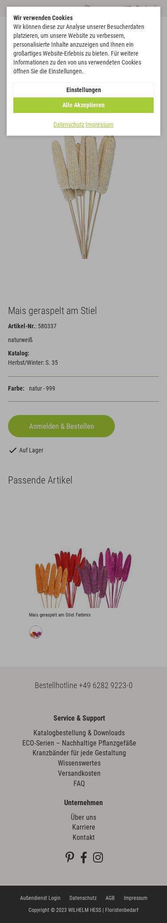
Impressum (100, 124)
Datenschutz (68, 124)
